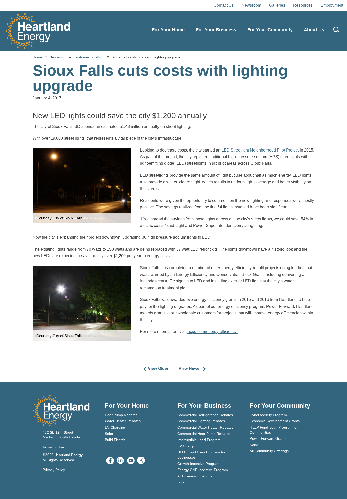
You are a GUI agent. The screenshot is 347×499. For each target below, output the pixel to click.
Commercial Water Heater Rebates (205, 427)
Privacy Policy (54, 470)
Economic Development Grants (275, 421)
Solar (109, 434)
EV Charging (115, 427)
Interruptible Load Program (199, 440)
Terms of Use (53, 447)
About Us (314, 29)
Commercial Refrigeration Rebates (205, 415)
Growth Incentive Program (198, 464)
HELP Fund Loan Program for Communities (274, 429)
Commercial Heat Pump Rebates (203, 434)
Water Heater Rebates (123, 421)
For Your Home (168, 29)
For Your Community (270, 29)
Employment (332, 5)
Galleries (277, 5)
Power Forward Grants (268, 438)
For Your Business (216, 29)
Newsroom (251, 5)
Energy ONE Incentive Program (202, 470)
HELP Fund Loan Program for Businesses (201, 454)
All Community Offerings (269, 451)
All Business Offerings (194, 476)
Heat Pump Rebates (121, 415)
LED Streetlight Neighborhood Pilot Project (260, 150)
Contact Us (224, 5)
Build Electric (115, 440)
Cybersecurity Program (268, 415)
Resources (303, 5)
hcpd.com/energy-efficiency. (212, 331)
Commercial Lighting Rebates (201, 421)
